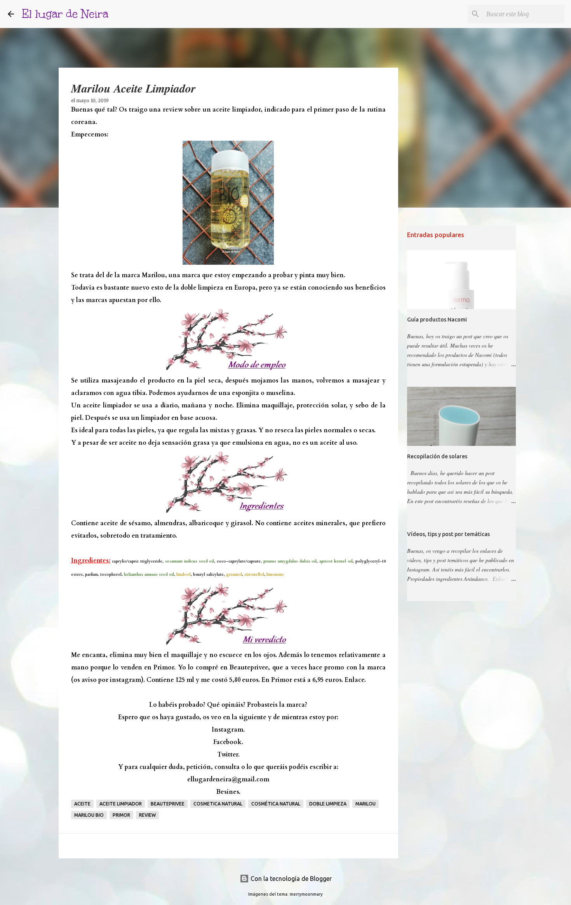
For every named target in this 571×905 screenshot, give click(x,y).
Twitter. (228, 754)
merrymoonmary (306, 894)
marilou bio (89, 815)
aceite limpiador (120, 803)
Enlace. (355, 680)
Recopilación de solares (437, 456)
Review (147, 815)
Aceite (82, 803)
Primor (121, 815)
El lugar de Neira (65, 13)
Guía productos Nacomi (437, 319)
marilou (365, 803)
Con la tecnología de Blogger (290, 878)
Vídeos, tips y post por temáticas (448, 534)
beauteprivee (168, 803)
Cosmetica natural (217, 803)
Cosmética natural (275, 803)
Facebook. (228, 742)
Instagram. (228, 729)
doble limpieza (327, 803)
